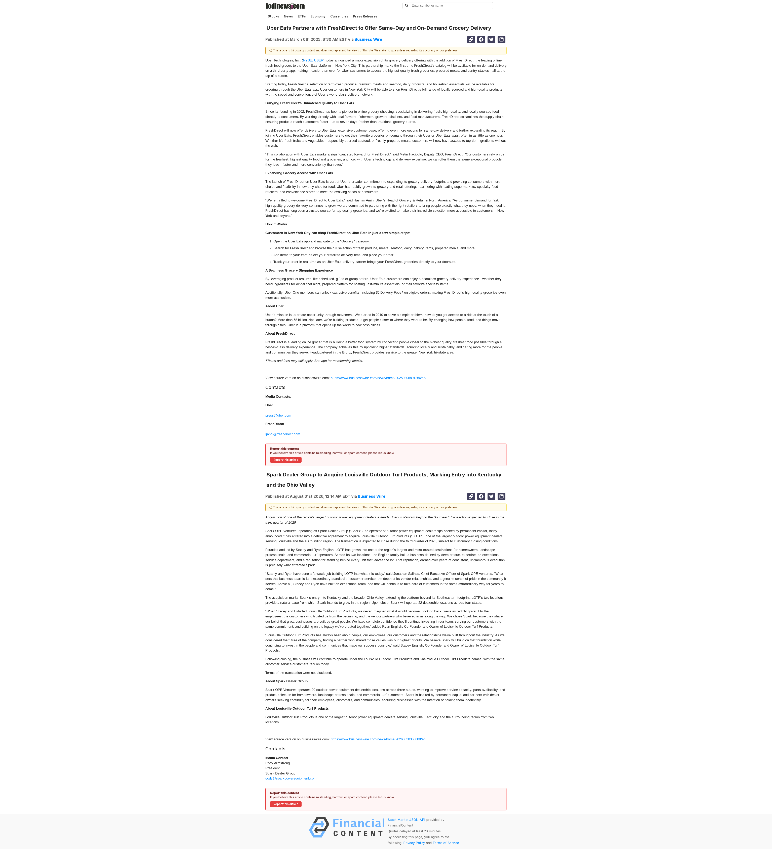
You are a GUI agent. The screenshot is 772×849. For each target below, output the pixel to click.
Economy (318, 16)
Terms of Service (446, 843)
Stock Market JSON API (406, 820)
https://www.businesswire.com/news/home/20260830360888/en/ (378, 739)
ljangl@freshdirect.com (282, 434)
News (288, 16)
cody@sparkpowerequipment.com (290, 778)
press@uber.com (278, 415)
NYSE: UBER (313, 60)
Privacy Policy (414, 843)
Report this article (285, 459)
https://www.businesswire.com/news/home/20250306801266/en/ (378, 378)
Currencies (339, 16)
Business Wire (368, 39)
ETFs (302, 16)
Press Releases (365, 16)
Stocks (273, 16)
